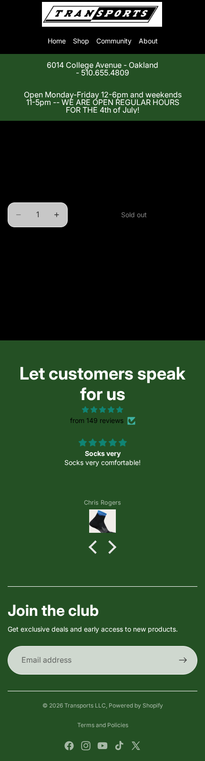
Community (114, 41)
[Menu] (11, 14)
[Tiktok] (119, 745)
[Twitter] (136, 745)
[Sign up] (183, 660)
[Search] (31, 14)
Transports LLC (85, 705)
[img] (102, 409)
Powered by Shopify (136, 705)
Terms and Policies (102, 725)
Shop (81, 41)
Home (57, 41)
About (148, 41)
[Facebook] (69, 745)
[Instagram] (86, 745)
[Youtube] (102, 745)
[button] (95, 547)
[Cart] (193, 14)
